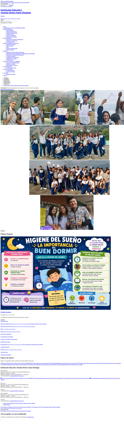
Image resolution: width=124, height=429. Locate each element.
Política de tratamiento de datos (19, 403)
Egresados (5, 73)
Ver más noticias (4, 321)
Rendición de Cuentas (11, 58)
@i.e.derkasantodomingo (16, 378)
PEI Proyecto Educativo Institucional (14, 39)
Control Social (9, 60)
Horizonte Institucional (11, 31)
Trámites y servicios (10, 64)
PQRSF (5, 75)
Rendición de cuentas (11, 67)
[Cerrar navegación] (1, 24)
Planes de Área (9, 45)
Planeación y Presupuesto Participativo (15, 54)
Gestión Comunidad (8, 69)
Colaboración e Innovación (12, 57)
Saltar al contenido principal (7, 1)
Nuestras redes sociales (11, 36)
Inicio (4, 26)
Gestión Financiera (7, 66)
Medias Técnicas (10, 49)
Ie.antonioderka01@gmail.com (17, 390)
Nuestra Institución (7, 29)
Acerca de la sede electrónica (12, 62)
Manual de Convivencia (11, 40)
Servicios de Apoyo (10, 71)
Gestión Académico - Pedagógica (11, 43)
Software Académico (11, 35)
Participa (5, 51)
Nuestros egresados (10, 74)
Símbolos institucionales (11, 33)
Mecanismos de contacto (11, 65)
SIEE (7, 47)
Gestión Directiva (7, 38)
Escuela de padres (10, 70)
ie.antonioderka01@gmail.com (17, 375)
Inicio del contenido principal (7, 89)
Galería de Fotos (10, 34)
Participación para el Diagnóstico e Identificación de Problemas (20, 53)
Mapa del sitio (6, 404)
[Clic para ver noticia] (62, 273)
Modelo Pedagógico (10, 44)
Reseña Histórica (10, 30)
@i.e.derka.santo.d (76, 378)
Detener (2, 230)
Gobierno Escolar (10, 42)
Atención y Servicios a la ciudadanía (11, 61)
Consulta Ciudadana (11, 56)
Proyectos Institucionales (12, 48)
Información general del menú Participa (15, 52)
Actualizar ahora (30, 417)
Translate (11, 5)
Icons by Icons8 (11, 408)
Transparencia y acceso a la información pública (14, 27)
